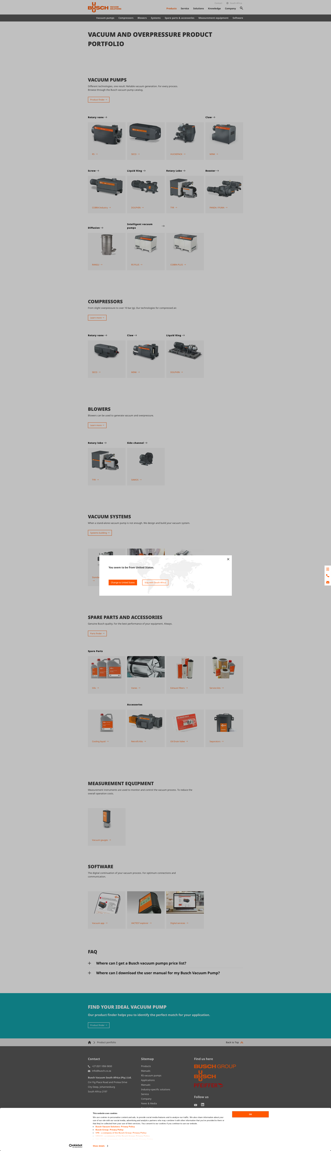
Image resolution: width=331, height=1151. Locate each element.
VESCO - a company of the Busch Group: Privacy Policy (123, 1136)
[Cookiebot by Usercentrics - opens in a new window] (75, 1146)
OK (250, 1114)
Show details (99, 1146)
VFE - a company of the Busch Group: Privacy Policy (121, 1133)
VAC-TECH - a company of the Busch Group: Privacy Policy (124, 1139)
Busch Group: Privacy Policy (109, 1130)
